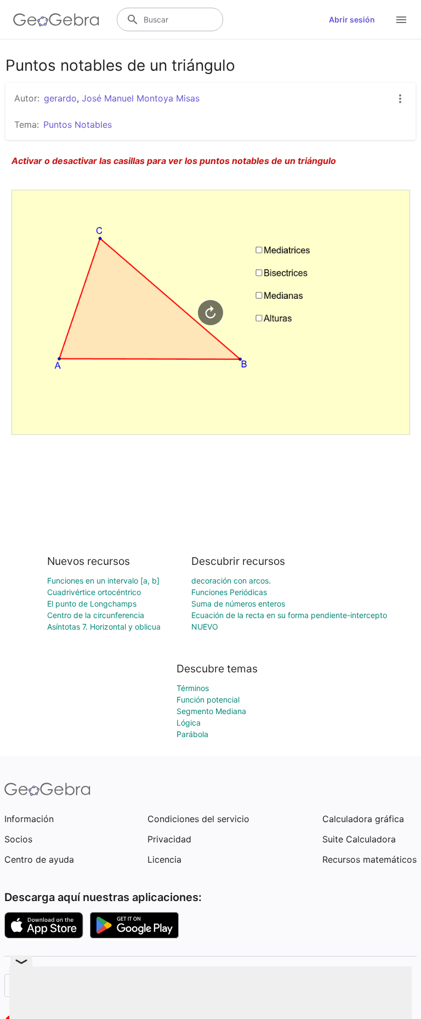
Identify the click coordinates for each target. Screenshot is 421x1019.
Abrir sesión (352, 19)
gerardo (60, 98)
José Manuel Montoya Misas (141, 98)
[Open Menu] (401, 19)
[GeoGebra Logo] (56, 19)
